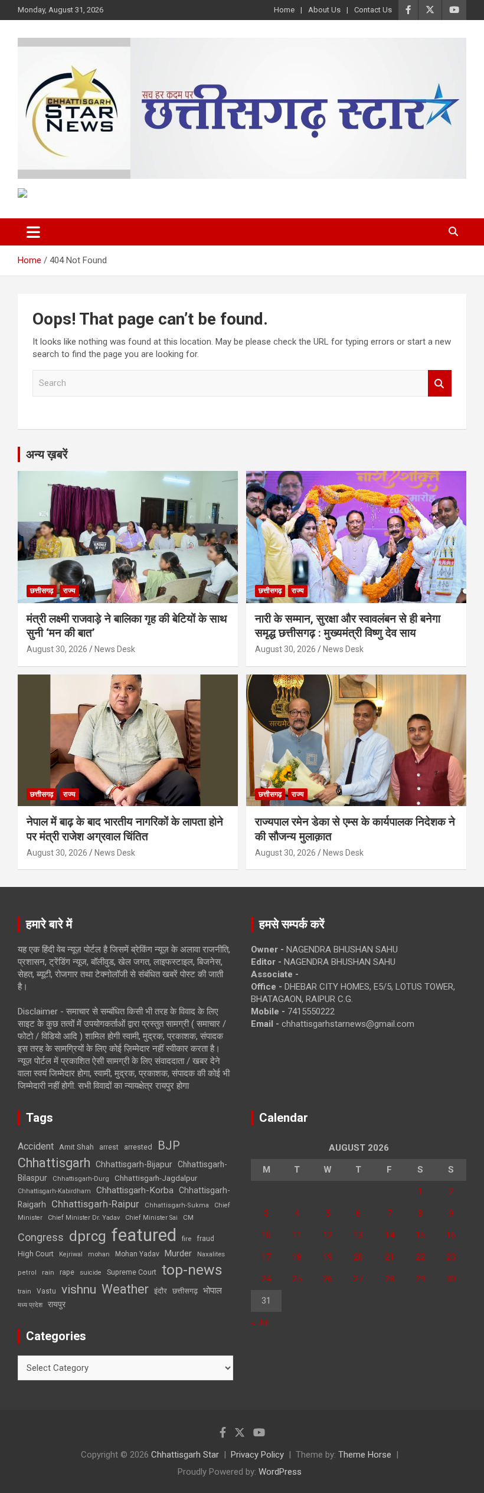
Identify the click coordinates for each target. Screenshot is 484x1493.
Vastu (46, 1291)
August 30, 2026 (57, 649)
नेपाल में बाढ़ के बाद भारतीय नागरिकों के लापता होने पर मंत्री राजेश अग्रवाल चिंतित (125, 829)
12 (327, 1235)
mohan (99, 1254)
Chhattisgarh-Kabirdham (54, 1191)
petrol (27, 1272)
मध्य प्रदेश (30, 1305)
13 (358, 1235)
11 (297, 1235)
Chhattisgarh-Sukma (177, 1205)
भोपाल (212, 1290)
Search (440, 383)
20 (358, 1257)
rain (48, 1272)
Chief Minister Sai (151, 1218)
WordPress (280, 1471)
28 (389, 1278)
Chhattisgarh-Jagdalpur (156, 1178)
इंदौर (160, 1290)
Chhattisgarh (54, 1162)
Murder (178, 1253)
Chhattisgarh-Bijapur (134, 1164)
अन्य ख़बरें (47, 454)
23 (451, 1257)
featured (144, 1235)
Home (284, 9)
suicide (91, 1272)
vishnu (78, 1289)
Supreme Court (131, 1272)
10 (266, 1235)
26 (327, 1278)
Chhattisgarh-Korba (135, 1190)
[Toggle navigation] (33, 231)
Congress (41, 1237)
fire (186, 1239)
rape (67, 1272)
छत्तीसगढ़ (185, 1290)
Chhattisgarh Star (185, 1454)
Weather (125, 1289)
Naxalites (211, 1254)
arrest (109, 1147)
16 (451, 1235)
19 (327, 1257)
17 (266, 1257)
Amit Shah (76, 1146)
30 (451, 1278)
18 (297, 1257)
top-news (192, 1269)
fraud (205, 1239)
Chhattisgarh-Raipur (95, 1204)
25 (297, 1278)
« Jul (260, 1322)
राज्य (69, 591)
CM (188, 1217)
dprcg (87, 1236)
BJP (169, 1145)
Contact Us (373, 9)
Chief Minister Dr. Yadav (84, 1218)
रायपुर (57, 1304)
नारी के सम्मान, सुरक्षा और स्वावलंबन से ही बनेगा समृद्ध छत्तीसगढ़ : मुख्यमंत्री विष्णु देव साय (347, 626)
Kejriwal (71, 1254)
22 (420, 1257)
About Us (324, 9)
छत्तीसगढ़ (41, 591)
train (24, 1291)
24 (266, 1278)
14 (389, 1235)
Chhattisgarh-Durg (81, 1178)
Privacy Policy (257, 1454)
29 (420, 1278)
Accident (36, 1146)
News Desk (114, 649)
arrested (138, 1146)
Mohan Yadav (137, 1254)
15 (420, 1235)
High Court (36, 1253)
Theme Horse (364, 1454)
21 (389, 1257)
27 (358, 1278)
